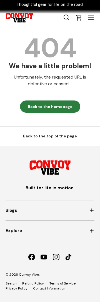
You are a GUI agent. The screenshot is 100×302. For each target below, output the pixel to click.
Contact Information (49, 288)
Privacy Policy (17, 288)
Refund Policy (33, 283)
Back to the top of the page (50, 136)
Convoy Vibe (29, 274)
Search (11, 283)
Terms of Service (62, 283)
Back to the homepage (50, 106)
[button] (79, 18)
